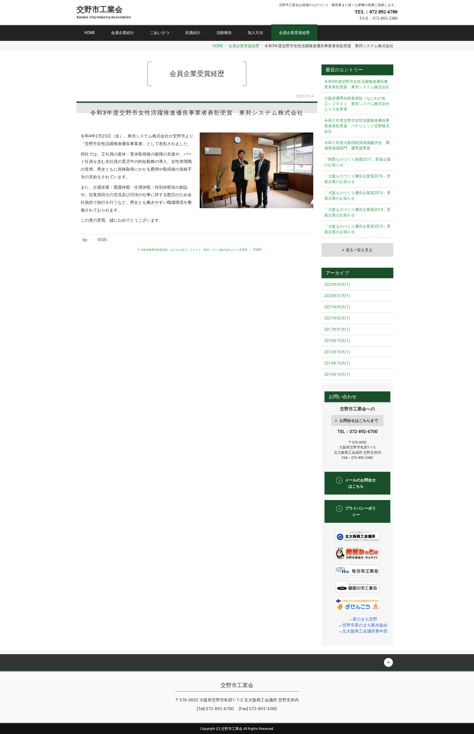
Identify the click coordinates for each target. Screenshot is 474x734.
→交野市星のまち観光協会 (363, 625)
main (257, 249)
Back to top (237, 662)
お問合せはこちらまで (359, 420)
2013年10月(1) (337, 374)
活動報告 (224, 32)
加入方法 (255, 32)
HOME (89, 32)
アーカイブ (337, 273)
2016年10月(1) (337, 340)
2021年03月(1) (337, 307)
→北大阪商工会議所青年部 (363, 631)
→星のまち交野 (362, 619)
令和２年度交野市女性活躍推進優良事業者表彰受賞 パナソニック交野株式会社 (357, 126)
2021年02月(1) (337, 318)
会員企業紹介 (122, 32)
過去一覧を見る (359, 250)
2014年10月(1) (337, 363)
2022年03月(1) (337, 284)
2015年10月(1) (337, 352)
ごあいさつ (159, 32)
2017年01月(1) (337, 329)
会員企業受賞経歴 (294, 32)
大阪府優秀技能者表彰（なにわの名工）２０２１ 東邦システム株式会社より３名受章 (357, 103)
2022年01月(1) (337, 295)
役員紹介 (193, 32)
